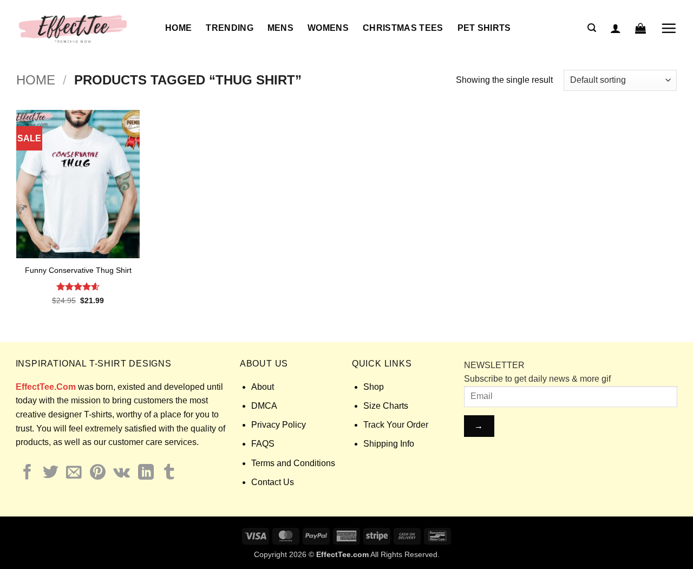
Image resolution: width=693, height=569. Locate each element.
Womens (328, 27)
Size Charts (385, 405)
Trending (229, 27)
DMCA (264, 405)
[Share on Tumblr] (169, 473)
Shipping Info (388, 443)
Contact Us (272, 482)
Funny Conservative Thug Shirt (78, 270)
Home (178, 27)
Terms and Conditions (293, 463)
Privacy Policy (278, 424)
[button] (591, 27)
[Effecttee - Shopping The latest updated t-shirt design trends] (82, 28)
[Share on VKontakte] (121, 473)
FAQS (262, 443)
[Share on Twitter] (50, 473)
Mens (280, 27)
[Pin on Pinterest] (98, 473)
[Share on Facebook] (27, 473)
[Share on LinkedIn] (146, 473)
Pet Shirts (484, 27)
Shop (373, 386)
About (262, 386)
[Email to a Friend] (74, 473)
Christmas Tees (403, 27)
